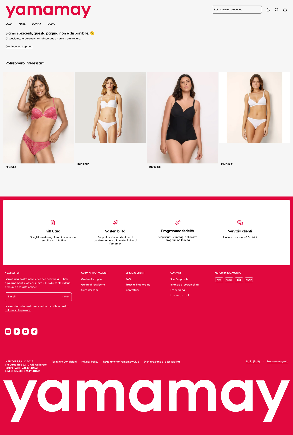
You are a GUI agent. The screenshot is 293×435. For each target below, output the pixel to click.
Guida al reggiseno (93, 284)
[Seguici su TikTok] (34, 331)
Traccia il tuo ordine (138, 284)
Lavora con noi (179, 295)
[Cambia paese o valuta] (277, 10)
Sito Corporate (179, 279)
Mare (22, 24)
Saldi (9, 23)
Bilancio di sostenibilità (184, 284)
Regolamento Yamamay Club (121, 361)
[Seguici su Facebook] (17, 331)
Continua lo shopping (19, 46)
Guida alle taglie (91, 279)
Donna (36, 23)
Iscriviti (65, 296)
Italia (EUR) (253, 361)
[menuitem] (237, 10)
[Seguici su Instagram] (8, 331)
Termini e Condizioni (64, 361)
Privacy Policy (89, 361)
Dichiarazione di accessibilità (162, 361)
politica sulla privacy (18, 310)
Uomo (51, 23)
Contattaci (132, 290)
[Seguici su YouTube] (25, 331)
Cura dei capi (89, 290)
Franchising (177, 290)
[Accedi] (268, 9)
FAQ (128, 279)
